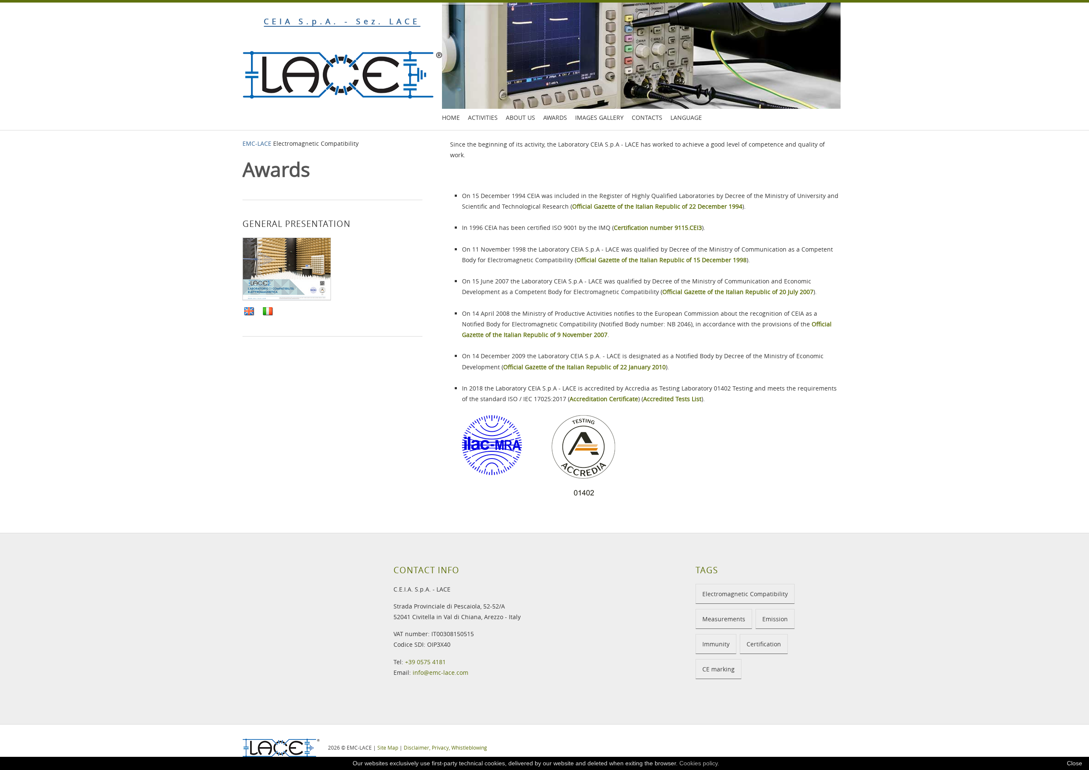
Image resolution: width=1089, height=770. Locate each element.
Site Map (387, 747)
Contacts (647, 117)
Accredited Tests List (672, 399)
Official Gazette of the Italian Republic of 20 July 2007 (737, 292)
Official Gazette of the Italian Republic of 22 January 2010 (584, 367)
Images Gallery (599, 117)
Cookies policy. (699, 763)
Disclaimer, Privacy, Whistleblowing (445, 747)
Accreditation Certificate (604, 399)
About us (520, 117)
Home (451, 117)
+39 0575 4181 (425, 662)
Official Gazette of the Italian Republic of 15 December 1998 (661, 260)
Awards (555, 117)
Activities (483, 117)
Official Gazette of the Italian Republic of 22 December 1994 (657, 206)
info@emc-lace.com (440, 672)
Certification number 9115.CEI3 (658, 228)
